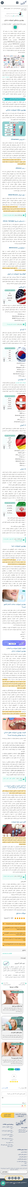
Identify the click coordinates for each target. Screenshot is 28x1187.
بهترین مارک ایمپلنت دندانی (19, 24)
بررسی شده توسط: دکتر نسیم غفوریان (12, 13)
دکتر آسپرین (23, 8)
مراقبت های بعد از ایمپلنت (9, 215)
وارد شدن (4, 1088)
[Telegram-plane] (15, 1178)
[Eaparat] (12, 1178)
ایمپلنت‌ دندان (5, 77)
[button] (17, 3)
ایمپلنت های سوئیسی (21, 382)
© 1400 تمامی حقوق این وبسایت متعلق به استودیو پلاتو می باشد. (14, 1183)
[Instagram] (9, 1178)
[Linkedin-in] (19, 1178)
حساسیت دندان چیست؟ (12, 324)
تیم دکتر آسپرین (20, 963)
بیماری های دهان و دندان (15, 8)
